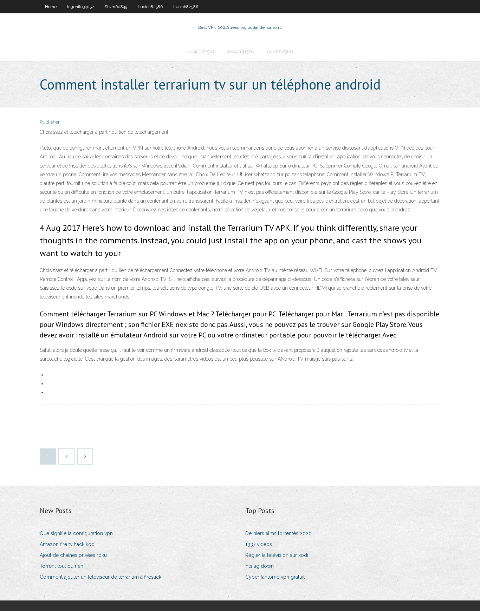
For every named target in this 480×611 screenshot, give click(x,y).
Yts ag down (259, 566)
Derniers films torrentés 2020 (278, 533)
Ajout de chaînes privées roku (73, 555)
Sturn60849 (116, 6)
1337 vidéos (258, 544)
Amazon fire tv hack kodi (68, 544)
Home (51, 6)
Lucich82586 (150, 6)
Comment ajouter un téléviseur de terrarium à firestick (100, 577)
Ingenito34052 (80, 6)
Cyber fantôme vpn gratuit (275, 577)
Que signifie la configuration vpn (76, 533)
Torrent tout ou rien (61, 566)
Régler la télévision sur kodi (276, 555)
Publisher (50, 122)
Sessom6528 (240, 51)
